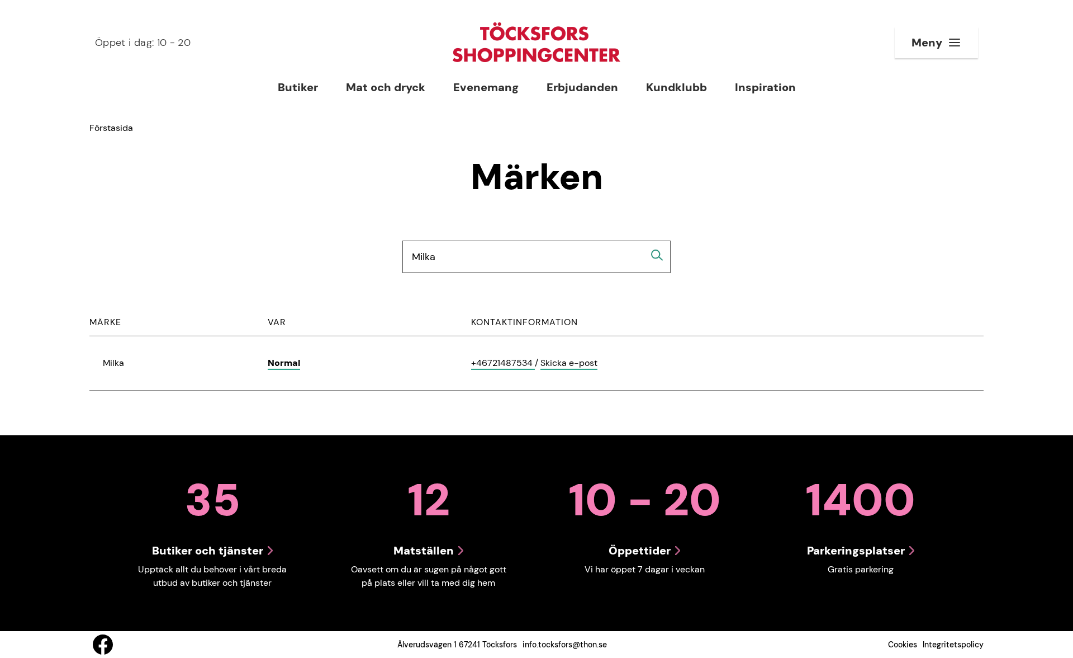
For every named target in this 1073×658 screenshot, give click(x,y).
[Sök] (657, 255)
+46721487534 (503, 363)
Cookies (902, 645)
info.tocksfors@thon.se (565, 645)
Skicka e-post (568, 363)
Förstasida (111, 128)
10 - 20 (143, 42)
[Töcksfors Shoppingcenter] (536, 42)
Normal (284, 363)
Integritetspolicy (953, 645)
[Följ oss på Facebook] (102, 644)
